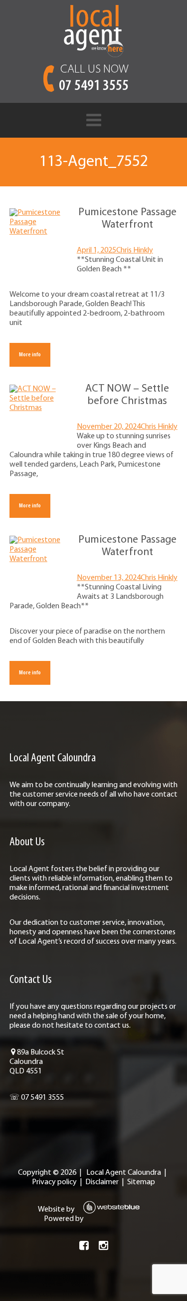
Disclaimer (102, 1182)
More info (30, 354)
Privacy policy (54, 1182)
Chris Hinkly (134, 250)
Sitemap (141, 1182)
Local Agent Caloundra (123, 1173)
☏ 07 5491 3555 (36, 1098)
